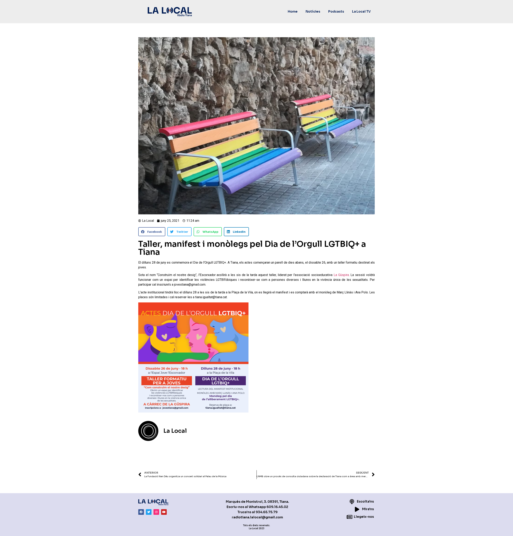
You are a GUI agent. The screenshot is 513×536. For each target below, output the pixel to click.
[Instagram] (156, 512)
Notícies (313, 11)
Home (293, 11)
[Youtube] (164, 512)
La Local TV (361, 11)
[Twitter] (148, 512)
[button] (151, 231)
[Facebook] (141, 512)
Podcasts (336, 11)
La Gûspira (341, 275)
